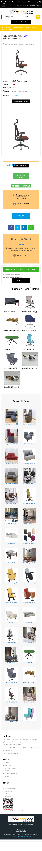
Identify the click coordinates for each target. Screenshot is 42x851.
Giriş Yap (19, 5)
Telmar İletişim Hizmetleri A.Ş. (21, 836)
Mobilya (7, 27)
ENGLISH (3, 3)
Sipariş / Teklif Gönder (21, 176)
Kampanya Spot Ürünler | (25, 2)
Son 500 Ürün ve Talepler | (10, 2)
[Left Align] (38, 17)
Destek (26, 5)
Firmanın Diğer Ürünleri (21, 216)
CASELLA (16, 96)
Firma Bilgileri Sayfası (21, 101)
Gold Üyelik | (37, 2)
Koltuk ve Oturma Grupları (21, 27)
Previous (6, 59)
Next (36, 59)
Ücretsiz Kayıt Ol (21, 22)
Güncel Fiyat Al (21, 165)
